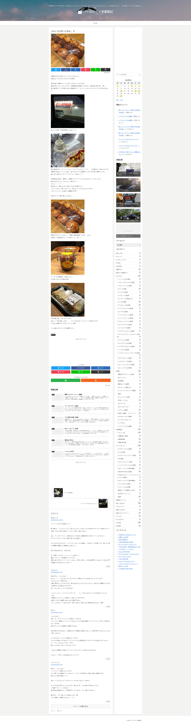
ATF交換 (129, 458)
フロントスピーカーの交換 (129, 282)
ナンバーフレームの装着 (129, 318)
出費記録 (128, 429)
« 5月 (117, 100)
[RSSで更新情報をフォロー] (96, 380)
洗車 (129, 497)
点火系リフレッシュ (129, 493)
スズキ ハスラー (128, 260)
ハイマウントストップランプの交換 (129, 354)
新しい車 (128, 253)
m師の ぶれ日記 (123, 537)
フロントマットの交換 (129, 285)
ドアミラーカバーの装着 (129, 308)
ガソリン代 (129, 432)
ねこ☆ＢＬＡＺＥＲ (125, 556)
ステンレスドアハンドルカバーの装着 (128, 336)
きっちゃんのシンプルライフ (127, 544)
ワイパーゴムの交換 (129, 487)
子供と (128, 263)
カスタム (128, 276)
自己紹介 (128, 266)
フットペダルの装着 (129, 279)
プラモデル (128, 519)
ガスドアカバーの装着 (129, 358)
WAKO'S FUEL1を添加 (129, 471)
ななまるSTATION (124, 551)
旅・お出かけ (128, 503)
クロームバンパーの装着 (129, 321)
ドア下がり (129, 423)
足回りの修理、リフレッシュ (129, 413)
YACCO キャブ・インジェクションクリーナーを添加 (129, 476)
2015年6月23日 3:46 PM (56, 612)
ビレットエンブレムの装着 (129, 364)
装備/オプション (128, 500)
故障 (128, 371)
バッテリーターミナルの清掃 (129, 465)
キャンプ (128, 256)
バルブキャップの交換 (129, 361)
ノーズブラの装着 (129, 350)
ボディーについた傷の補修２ (129, 480)
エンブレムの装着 (129, 340)
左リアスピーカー (129, 407)
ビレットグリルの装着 (129, 368)
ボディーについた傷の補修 (129, 468)
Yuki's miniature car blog (126, 542)
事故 (129, 394)
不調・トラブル (129, 400)
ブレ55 (53, 570)
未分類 (128, 526)
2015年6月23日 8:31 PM (56, 664)
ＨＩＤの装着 (129, 302)
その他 (53, 334)
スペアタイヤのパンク (129, 420)
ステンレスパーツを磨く (129, 462)
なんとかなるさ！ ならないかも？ (129, 554)
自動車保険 (129, 439)
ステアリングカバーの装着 (129, 331)
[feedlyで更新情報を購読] (65, 380)
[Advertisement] (81, 350)
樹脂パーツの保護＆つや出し (129, 490)
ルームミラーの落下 (129, 397)
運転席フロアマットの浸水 (129, 374)
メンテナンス (128, 446)
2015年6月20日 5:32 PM (56, 572)
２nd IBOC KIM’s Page (126, 568)
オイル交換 (129, 452)
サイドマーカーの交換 (129, 324)
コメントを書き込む (80, 706)
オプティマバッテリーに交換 (129, 455)
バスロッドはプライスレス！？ (128, 564)
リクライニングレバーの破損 (129, 390)
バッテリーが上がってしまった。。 (129, 139)
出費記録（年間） (129, 436)
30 (121, 96)
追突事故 (129, 381)
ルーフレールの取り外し (129, 298)
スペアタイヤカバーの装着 (129, 346)
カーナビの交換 (129, 311)
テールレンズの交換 (129, 305)
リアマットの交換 (129, 295)
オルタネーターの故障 (129, 416)
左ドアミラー (129, 403)
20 (135, 91)
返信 (108, 566)
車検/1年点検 (129, 442)
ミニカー (128, 516)
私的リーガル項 (123, 566)
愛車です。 (128, 269)
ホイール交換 (129, 289)
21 (139, 91)
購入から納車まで (128, 272)
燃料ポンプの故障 (129, 384)
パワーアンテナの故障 (129, 426)
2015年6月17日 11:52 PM (57, 520)
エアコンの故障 (129, 410)
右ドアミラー (129, 377)
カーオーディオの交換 (129, 343)
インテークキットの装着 (129, 315)
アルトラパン (128, 506)
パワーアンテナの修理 (125, 116)
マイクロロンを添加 (129, 484)
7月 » (121, 100)
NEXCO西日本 (123, 539)
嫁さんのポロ (128, 510)
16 (121, 91)
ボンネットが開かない (129, 387)
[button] (139, 75)
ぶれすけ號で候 (123, 559)
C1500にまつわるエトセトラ (127, 535)
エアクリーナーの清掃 (129, 449)
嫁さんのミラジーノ (128, 513)
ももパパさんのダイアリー (127, 561)
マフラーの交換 (129, 292)
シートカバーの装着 (129, 328)
